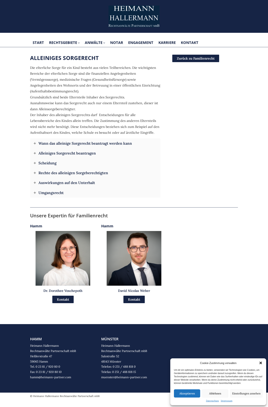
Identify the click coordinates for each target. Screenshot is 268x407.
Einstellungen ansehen (246, 393)
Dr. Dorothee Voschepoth (62, 291)
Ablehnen (215, 393)
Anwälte (94, 42)
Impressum (226, 400)
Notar (116, 42)
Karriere (167, 42)
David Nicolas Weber (134, 291)
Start (38, 42)
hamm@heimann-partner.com (50, 377)
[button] (261, 363)
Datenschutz (212, 400)
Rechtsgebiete (63, 42)
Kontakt (189, 42)
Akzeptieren (187, 393)
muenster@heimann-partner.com (124, 377)
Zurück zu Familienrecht (196, 58)
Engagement (140, 42)
